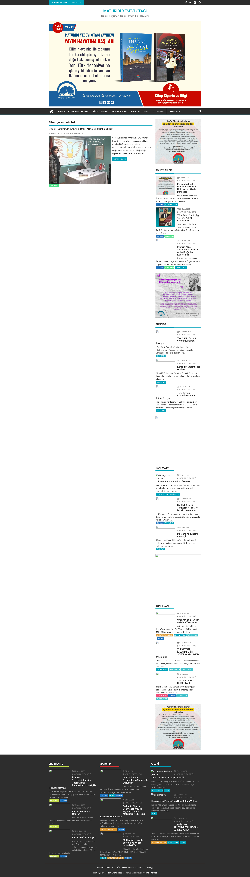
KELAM (111, 795)
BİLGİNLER (72, 111)
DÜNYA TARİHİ (162, 696)
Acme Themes (150, 872)
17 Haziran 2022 (80, 831)
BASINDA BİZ (161, 356)
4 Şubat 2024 (130, 834)
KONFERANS (159, 111)
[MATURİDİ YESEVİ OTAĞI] (51, 111)
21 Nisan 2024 (184, 240)
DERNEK (60, 111)
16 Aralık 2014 (184, 387)
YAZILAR (160, 638)
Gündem (160, 204)
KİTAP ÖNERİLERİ (100, 111)
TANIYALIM (169, 523)
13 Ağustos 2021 (182, 771)
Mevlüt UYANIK (162, 670)
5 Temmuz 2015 (185, 332)
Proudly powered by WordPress (107, 872)
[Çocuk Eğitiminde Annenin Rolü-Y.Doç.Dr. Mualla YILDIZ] (80, 137)
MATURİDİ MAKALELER (164, 635)
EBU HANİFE (54, 801)
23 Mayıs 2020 (181, 795)
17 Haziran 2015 (185, 360)
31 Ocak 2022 (184, 475)
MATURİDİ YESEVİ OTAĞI (125, 11)
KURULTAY (135, 111)
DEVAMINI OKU (120, 159)
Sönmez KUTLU (181, 267)
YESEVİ (167, 790)
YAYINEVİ (85, 111)
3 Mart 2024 (129, 800)
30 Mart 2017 (184, 527)
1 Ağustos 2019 (185, 643)
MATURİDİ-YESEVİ (171, 204)
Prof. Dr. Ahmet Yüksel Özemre (168, 494)
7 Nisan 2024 (130, 771)
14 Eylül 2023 (184, 613)
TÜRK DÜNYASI (192, 635)
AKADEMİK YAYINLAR (159, 842)
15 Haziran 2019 (182, 818)
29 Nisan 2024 (184, 209)
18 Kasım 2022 (79, 805)
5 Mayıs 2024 (184, 178)
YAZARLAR (173, 111)
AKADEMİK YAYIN (119, 111)
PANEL (147, 111)
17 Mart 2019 (184, 674)
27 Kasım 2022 (79, 771)
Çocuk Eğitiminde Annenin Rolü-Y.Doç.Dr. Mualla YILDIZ (81, 129)
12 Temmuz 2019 (185, 499)
